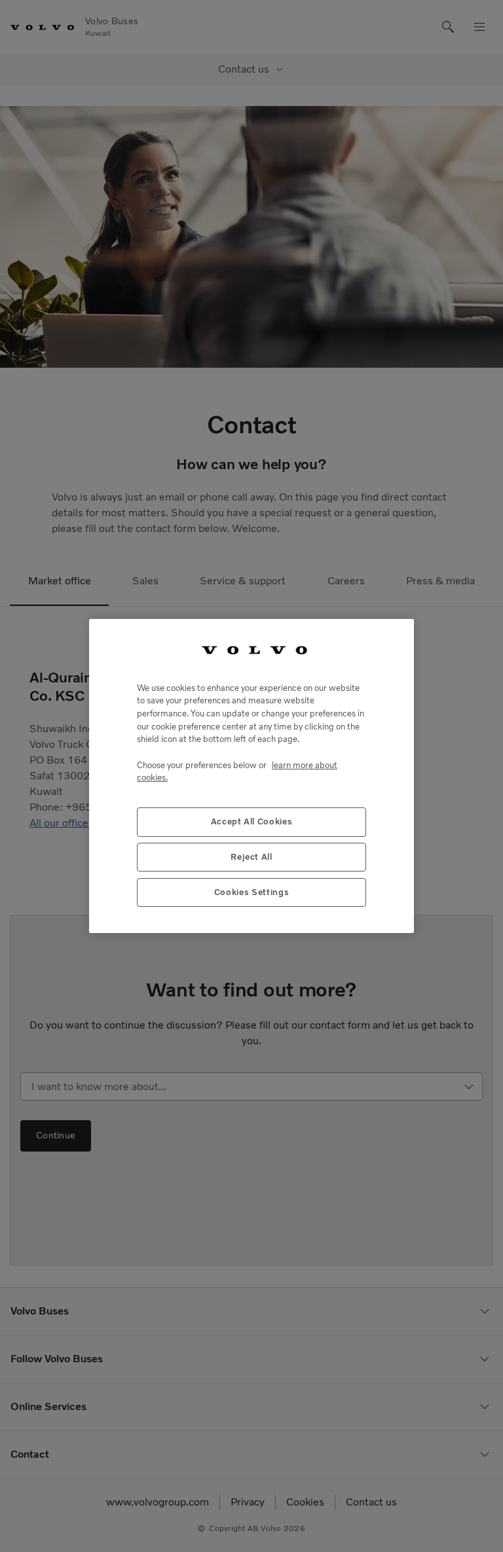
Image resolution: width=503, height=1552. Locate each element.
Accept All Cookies (252, 821)
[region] (251, 776)
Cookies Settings (251, 892)
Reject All (251, 857)
